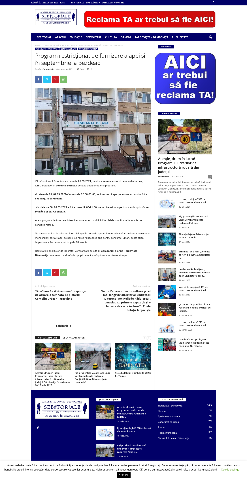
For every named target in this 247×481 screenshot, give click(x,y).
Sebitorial (44, 37)
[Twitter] (47, 79)
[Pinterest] (55, 79)
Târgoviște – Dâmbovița (151, 37)
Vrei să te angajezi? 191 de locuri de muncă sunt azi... (193, 288)
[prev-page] (144, 338)
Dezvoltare (93, 37)
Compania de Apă (51, 45)
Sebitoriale (48, 69)
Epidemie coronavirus (169, 416)
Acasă (37, 45)
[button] (210, 37)
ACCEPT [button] (123, 475)
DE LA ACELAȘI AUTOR (73, 337)
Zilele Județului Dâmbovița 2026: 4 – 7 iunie (133, 374)
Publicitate (180, 37)
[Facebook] (213, 2)
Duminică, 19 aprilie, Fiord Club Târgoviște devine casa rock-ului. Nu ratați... (194, 343)
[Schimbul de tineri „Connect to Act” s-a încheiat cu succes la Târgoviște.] (167, 256)
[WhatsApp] (63, 79)
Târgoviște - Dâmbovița (46, 49)
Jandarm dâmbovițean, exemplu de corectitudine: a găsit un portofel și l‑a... (194, 272)
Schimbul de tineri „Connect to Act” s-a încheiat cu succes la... (194, 255)
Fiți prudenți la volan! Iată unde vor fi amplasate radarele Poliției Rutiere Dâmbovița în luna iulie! (92, 377)
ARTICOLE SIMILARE (47, 337)
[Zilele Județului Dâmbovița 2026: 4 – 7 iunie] (133, 356)
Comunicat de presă (88, 49)
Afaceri (60, 37)
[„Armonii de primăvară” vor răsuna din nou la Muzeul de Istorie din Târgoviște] (167, 309)
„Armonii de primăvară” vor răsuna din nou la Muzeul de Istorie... (194, 307)
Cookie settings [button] (230, 469)
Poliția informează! (167, 432)
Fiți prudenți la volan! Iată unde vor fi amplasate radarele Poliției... (193, 220)
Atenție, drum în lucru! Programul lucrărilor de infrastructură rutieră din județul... (178, 165)
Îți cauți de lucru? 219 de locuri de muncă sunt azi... (193, 323)
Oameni (126, 37)
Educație (75, 37)
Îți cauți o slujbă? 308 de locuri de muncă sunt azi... (193, 200)
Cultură (111, 37)
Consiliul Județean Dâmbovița (173, 438)
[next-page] (149, 338)
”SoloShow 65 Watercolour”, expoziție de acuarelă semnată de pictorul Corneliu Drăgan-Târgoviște (60, 294)
